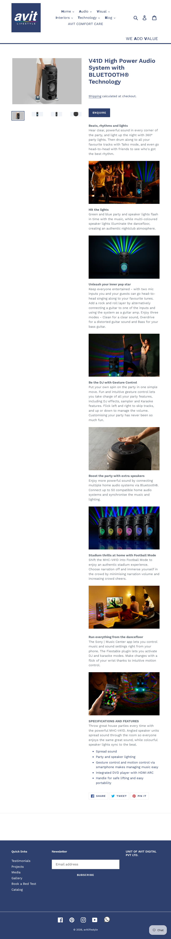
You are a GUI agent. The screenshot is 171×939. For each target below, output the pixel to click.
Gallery (16, 878)
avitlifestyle (91, 929)
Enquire (99, 112)
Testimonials (20, 861)
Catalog (17, 889)
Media (15, 872)
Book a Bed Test (23, 884)
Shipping (95, 96)
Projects (17, 867)
